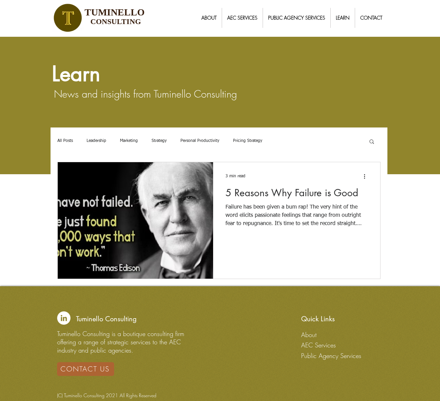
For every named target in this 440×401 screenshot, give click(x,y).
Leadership (96, 141)
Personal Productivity (199, 141)
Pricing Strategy (247, 141)
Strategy (159, 141)
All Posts (65, 141)
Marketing (129, 141)
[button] (209, 18)
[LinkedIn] (63, 318)
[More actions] (367, 176)
